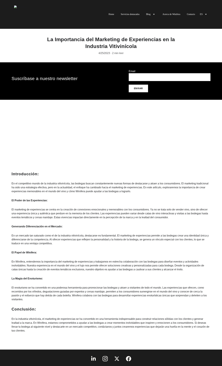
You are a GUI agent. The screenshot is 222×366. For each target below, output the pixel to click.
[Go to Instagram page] (105, 358)
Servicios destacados (130, 14)
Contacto (191, 14)
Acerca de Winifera (171, 14)
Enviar (138, 88)
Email (132, 71)
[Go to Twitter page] (116, 358)
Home (111, 14)
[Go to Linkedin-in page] (93, 358)
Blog (148, 14)
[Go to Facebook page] (128, 358)
